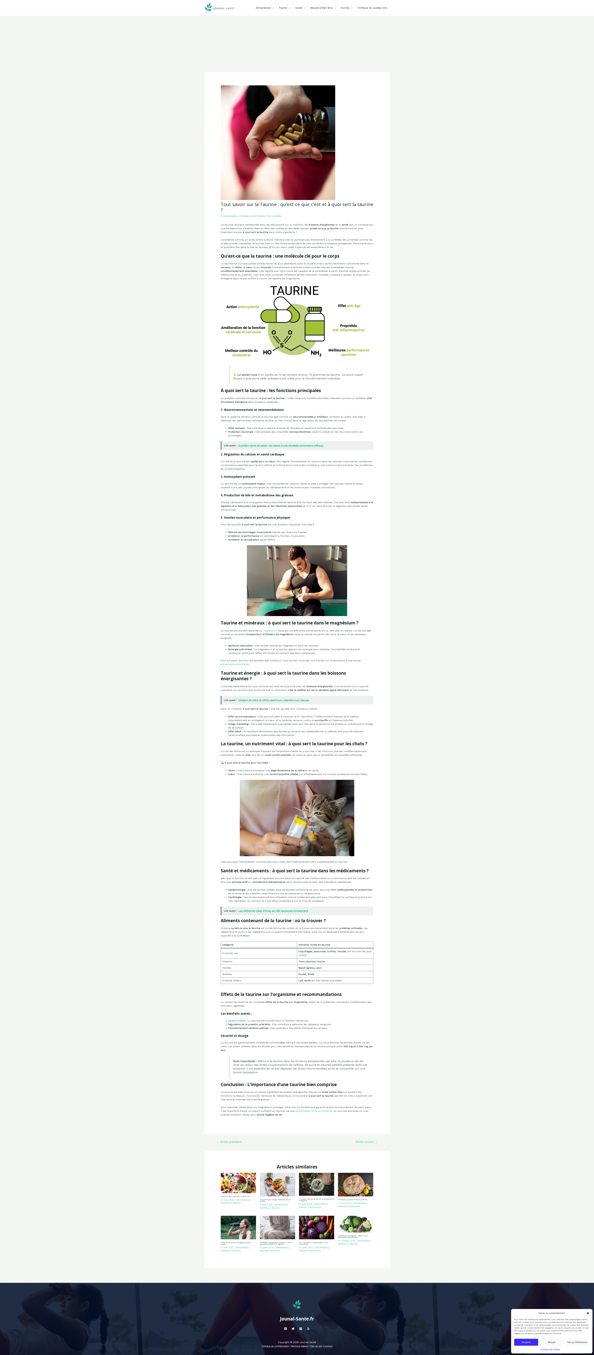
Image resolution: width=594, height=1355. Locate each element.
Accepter (526, 1342)
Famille (345, 7)
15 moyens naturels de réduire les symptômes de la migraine (316, 1200)
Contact (328, 1346)
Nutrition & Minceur (231, 1203)
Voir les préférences (577, 1342)
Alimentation (263, 7)
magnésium (270, 630)
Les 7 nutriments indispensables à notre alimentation (313, 1243)
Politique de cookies (550, 1349)
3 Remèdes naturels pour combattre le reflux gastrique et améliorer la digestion (276, 1243)
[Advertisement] (297, 39)
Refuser (552, 1342)
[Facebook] (285, 1328)
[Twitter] (293, 1328)
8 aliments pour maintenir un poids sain (235, 1196)
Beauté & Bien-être (321, 7)
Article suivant (366, 1141)
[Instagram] (300, 1328)
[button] (587, 1313)
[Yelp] (308, 1328)
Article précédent (229, 1141)
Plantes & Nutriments (252, 216)
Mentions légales (299, 1346)
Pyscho (283, 7)
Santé (298, 7)
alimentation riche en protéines (314, 1110)
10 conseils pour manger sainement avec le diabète (275, 1200)
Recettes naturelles (231, 1250)
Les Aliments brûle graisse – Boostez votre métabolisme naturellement (353, 1236)
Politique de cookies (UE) (372, 7)
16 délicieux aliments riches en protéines (352, 1200)
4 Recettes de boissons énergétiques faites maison (235, 1243)
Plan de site (316, 1346)
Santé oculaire (236, 1020)
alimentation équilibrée (235, 664)
